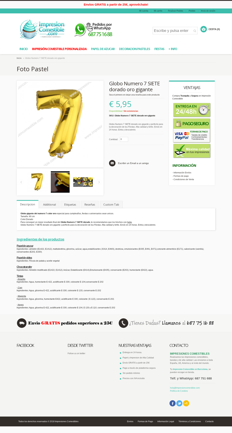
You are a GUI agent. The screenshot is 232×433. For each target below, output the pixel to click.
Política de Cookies (179, 391)
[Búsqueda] (195, 30)
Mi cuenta (143, 11)
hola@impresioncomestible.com (185, 388)
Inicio (19, 58)
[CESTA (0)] (203, 29)
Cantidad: (113, 139)
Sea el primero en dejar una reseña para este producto (134, 95)
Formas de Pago (145, 421)
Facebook (172, 403)
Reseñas (89, 204)
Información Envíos (182, 172)
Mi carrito (158, 11)
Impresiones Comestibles (66, 421)
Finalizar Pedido (175, 11)
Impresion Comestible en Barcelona (190, 369)
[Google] (186, 403)
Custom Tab (111, 204)
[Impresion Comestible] (42, 29)
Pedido (192, 11)
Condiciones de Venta (184, 179)
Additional (49, 204)
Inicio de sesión (208, 11)
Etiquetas (70, 204)
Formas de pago (181, 176)
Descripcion (27, 204)
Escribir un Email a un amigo (133, 163)
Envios (130, 421)
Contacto (209, 421)
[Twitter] (179, 403)
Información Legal (165, 421)
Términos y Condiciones (190, 421)
